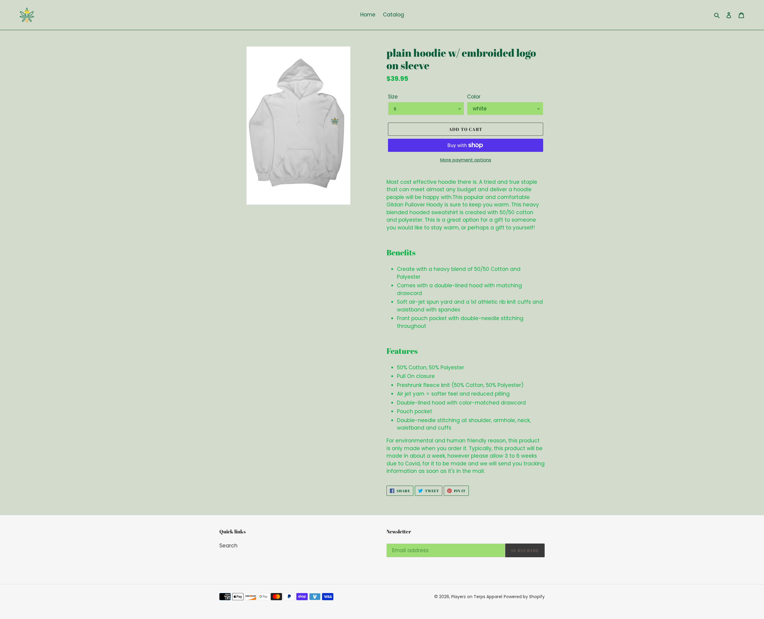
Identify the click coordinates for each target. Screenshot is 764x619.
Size (393, 96)
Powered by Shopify (524, 597)
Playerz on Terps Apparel (476, 597)
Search (228, 545)
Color (473, 96)
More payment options (465, 160)
